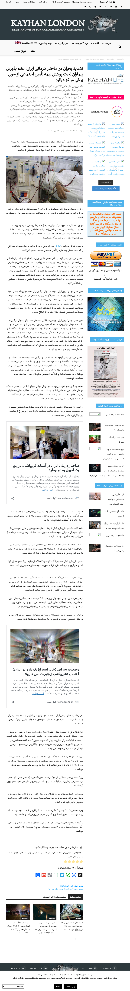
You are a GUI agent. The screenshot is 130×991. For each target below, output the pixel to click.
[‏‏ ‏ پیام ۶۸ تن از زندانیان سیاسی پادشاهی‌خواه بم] (115, 149)
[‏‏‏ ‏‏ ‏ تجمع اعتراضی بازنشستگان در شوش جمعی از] (115, 168)
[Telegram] (95, 7)
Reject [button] (58, 986)
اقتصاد (96, 43)
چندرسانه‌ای (46, 43)
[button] (120, 47)
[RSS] (105, 7)
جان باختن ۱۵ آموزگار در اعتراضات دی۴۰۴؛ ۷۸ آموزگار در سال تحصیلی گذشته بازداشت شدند (18, 928)
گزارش (58, 246)
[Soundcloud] (100, 7)
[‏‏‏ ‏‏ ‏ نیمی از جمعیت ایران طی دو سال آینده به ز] (96, 149)
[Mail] (110, 7)
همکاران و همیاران (28, 2)
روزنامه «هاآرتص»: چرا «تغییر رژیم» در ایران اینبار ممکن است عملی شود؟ (112, 454)
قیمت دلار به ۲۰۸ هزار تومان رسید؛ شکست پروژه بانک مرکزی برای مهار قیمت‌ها (72, 926)
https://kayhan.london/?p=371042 (66, 889)
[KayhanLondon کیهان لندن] (65, 24)
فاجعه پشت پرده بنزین (115, 415)
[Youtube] (84, 7)
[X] (90, 7)
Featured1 (78, 919)
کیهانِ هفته (20, 51)
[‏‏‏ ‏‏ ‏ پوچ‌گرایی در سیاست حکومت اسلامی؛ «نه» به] (96, 168)
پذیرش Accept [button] (70, 986)
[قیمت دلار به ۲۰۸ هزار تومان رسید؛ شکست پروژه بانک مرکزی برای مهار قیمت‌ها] (71, 912)
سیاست (107, 43)
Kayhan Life (29, 43)
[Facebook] (121, 7)
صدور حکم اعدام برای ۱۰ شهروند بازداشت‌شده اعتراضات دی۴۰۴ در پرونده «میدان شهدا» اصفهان (45, 928)
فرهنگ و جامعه (80, 43)
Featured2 (25, 919)
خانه (33, 51)
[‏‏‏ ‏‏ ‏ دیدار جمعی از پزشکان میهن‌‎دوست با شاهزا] (115, 130)
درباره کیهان (42, 2)
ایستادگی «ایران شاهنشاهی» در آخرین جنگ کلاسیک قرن (115, 499)
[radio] (81, 862)
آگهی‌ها (9, 2)
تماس (17, 2)
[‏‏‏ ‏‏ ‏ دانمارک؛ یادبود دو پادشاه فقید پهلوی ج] (96, 130)
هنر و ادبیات (62, 43)
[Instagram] (116, 7)
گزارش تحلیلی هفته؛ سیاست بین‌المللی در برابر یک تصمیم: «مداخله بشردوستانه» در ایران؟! (106, 470)
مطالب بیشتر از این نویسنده (54, 897)
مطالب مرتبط (75, 897)
